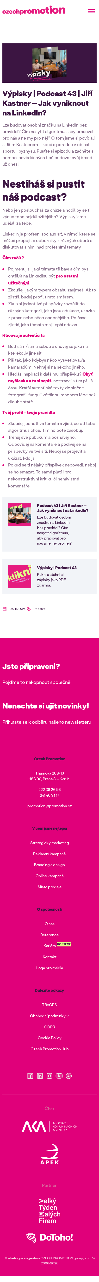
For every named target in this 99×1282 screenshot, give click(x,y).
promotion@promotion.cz (49, 805)
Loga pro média (49, 967)
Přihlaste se (14, 722)
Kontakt (49, 956)
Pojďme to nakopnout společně (36, 682)
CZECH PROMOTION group (62, 1258)
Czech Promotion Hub (50, 1048)
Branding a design (49, 864)
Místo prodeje (50, 886)
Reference (49, 934)
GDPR (49, 1026)
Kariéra (49, 945)
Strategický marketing (49, 842)
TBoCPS (49, 1004)
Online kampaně (50, 875)
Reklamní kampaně (49, 853)
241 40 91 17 (49, 795)
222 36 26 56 (49, 789)
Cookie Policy (50, 1037)
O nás (50, 923)
